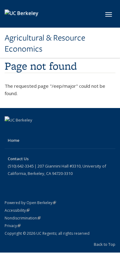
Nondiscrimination (23, 218)
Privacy (13, 225)
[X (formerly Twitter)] (22, 130)
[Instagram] (46, 130)
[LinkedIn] (34, 130)
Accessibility (17, 210)
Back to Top (104, 244)
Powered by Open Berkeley (30, 202)
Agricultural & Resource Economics (45, 43)
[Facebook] (10, 130)
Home (13, 140)
